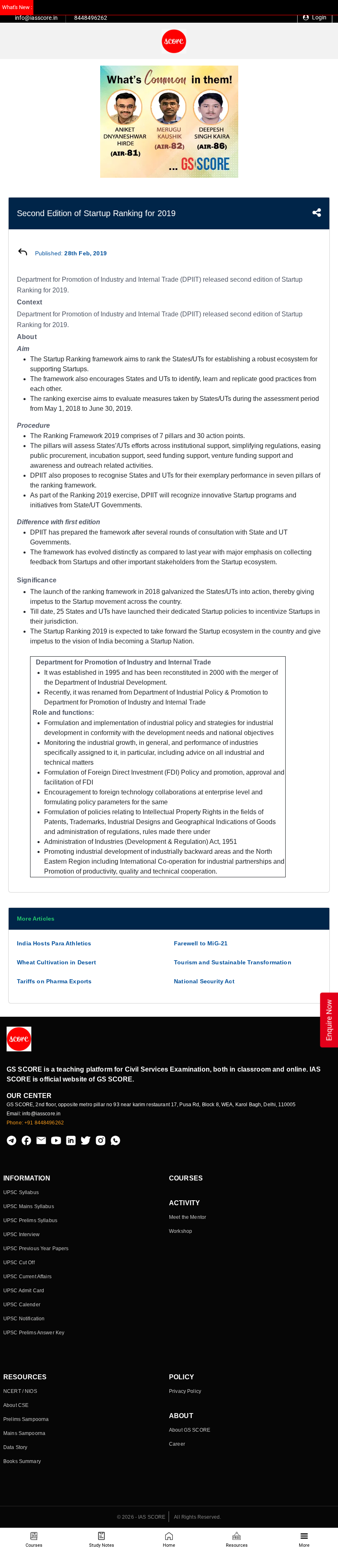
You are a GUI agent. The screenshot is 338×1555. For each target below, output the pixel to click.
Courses (34, 1545)
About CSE (15, 1405)
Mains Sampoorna (24, 1433)
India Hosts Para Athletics (54, 943)
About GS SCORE (189, 1430)
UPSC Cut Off (19, 1262)
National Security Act (204, 981)
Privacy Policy (185, 1391)
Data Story (15, 1447)
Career (177, 1444)
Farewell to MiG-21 (201, 943)
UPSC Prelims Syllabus (30, 1220)
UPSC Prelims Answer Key (33, 1333)
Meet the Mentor (187, 1217)
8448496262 (90, 17)
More (304, 1545)
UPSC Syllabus (21, 1192)
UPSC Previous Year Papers (36, 1248)
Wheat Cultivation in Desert (56, 962)
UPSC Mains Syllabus (28, 1206)
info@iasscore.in (36, 17)
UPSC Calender (21, 1305)
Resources (237, 1545)
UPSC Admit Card (23, 1290)
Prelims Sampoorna (26, 1419)
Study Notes (101, 1545)
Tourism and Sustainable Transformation (232, 962)
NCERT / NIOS (20, 1391)
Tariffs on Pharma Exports (54, 981)
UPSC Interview (21, 1234)
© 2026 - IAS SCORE (141, 1517)
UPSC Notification (24, 1319)
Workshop (180, 1231)
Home (169, 1545)
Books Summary (22, 1461)
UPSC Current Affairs (27, 1276)
